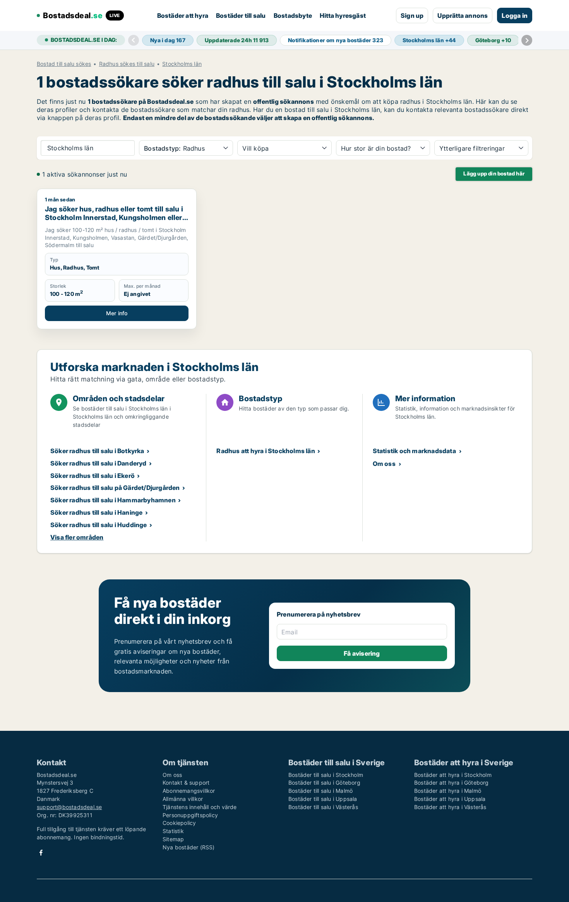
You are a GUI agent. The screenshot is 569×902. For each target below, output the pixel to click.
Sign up (412, 15)
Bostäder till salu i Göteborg (324, 782)
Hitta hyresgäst (343, 15)
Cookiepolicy (179, 823)
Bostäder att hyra (182, 15)
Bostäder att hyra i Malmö (447, 790)
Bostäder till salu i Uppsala (322, 798)
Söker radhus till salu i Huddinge (98, 525)
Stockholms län (182, 64)
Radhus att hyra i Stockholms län (265, 451)
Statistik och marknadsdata (414, 451)
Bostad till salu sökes (64, 64)
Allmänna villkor (183, 798)
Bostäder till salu (241, 15)
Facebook (41, 852)
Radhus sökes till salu (126, 64)
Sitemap (173, 839)
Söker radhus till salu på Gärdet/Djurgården (115, 487)
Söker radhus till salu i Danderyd (98, 463)
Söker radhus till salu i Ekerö (92, 475)
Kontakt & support (186, 782)
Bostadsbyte (293, 15)
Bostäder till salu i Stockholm (325, 774)
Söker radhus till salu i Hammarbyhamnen (113, 500)
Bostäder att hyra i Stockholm (453, 774)
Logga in (515, 15)
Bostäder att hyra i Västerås (450, 807)
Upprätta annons (462, 15)
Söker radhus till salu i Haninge (96, 512)
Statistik (173, 831)
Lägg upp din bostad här (493, 173)
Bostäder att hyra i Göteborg (451, 782)
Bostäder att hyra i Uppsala (449, 798)
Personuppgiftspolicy (190, 815)
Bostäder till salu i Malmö (320, 790)
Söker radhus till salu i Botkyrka (97, 451)
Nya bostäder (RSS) (189, 847)
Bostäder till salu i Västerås (323, 807)
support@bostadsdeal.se (69, 807)
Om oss (384, 463)
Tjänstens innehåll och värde (200, 807)
